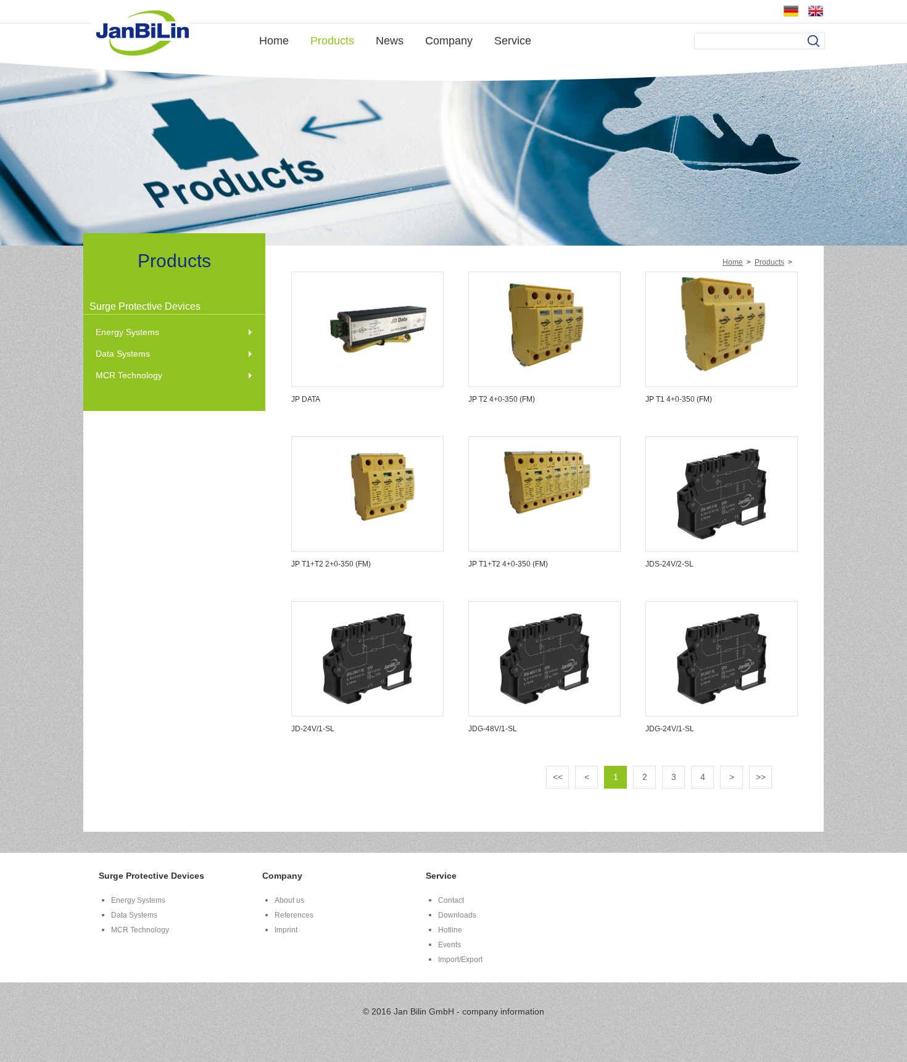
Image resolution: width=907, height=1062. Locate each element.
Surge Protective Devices (145, 306)
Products (332, 41)
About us (289, 900)
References (294, 915)
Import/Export (460, 959)
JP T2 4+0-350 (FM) (501, 399)
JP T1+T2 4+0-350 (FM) (508, 564)
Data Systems (123, 354)
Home (274, 41)
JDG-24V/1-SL (669, 728)
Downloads (457, 915)
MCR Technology (129, 375)
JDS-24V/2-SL (669, 564)
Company (449, 41)
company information (503, 1011)
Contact (451, 900)
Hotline (450, 930)
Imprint (286, 930)
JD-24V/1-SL (312, 728)
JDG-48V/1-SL (492, 728)
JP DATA (305, 399)
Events (449, 944)
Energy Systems (127, 332)
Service (512, 41)
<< (558, 777)
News (390, 41)
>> (761, 777)
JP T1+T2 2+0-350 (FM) (331, 564)
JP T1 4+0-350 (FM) (678, 399)
